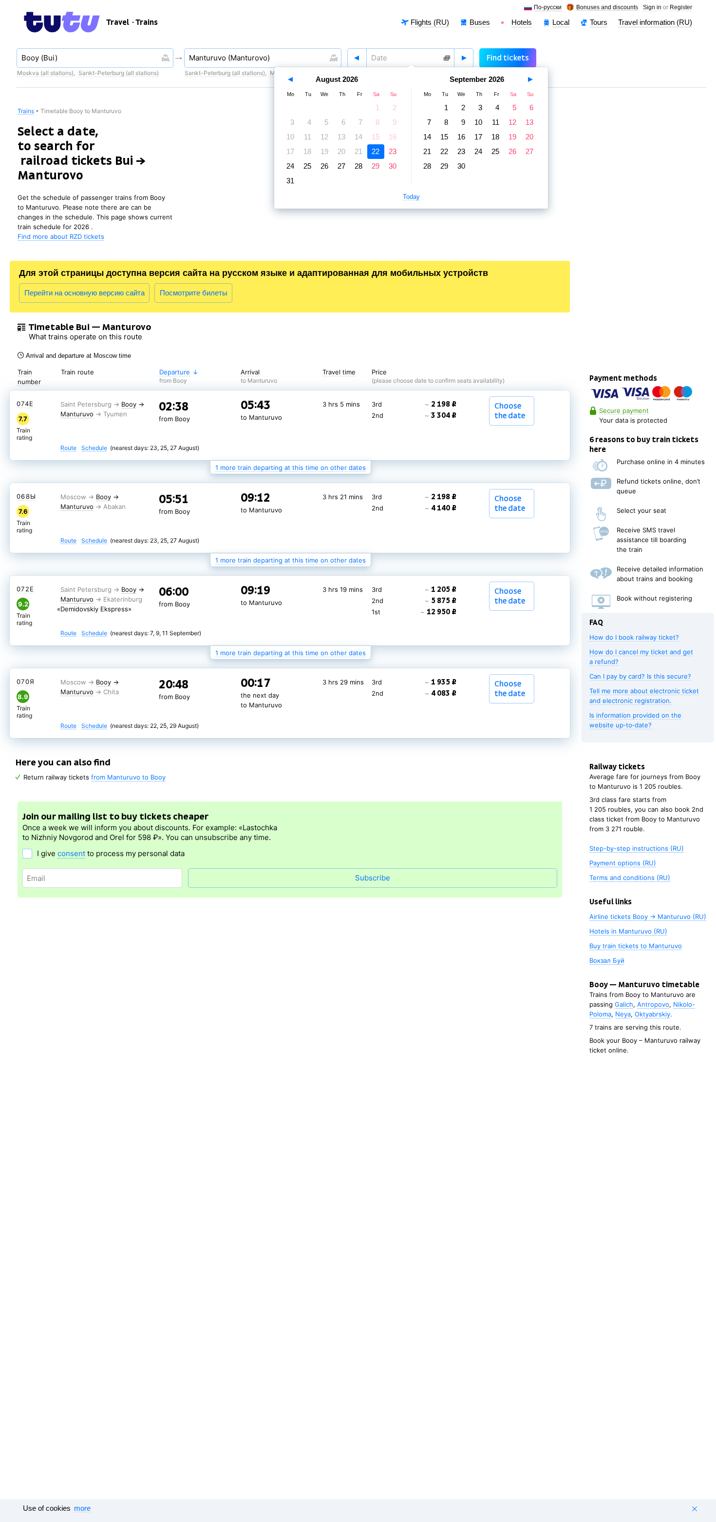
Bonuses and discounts (607, 7)
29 (375, 166)
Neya (623, 1014)
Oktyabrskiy (652, 1014)
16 (392, 137)
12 (324, 137)
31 (290, 180)
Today (411, 197)
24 (290, 166)
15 (375, 137)
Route (68, 448)
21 (358, 151)
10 (290, 137)
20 (341, 151)
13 (341, 137)
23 (392, 151)
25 (307, 166)
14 (358, 137)
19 (324, 151)
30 (392, 166)
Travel (118, 22)
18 (307, 151)
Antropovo (653, 1004)
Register (681, 7)
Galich (624, 1004)
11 (307, 137)
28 (358, 166)
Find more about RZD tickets (61, 236)
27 (341, 166)
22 (375, 151)
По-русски (548, 7)
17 (290, 151)
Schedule (94, 448)
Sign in (652, 7)
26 (324, 166)
